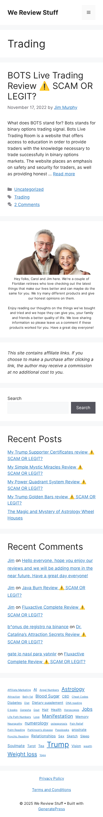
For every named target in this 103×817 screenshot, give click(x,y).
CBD (65, 696)
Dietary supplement (47, 703)
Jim (11, 560)
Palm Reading (16, 730)
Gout (37, 710)
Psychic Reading (18, 736)
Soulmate (16, 745)
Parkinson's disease (40, 730)
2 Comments (27, 204)
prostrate (79, 730)
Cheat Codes (80, 696)
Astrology (73, 689)
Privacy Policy (51, 778)
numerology (36, 723)
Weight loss (22, 754)
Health (56, 710)
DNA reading (74, 703)
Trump (58, 744)
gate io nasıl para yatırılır (32, 653)
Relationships (43, 736)
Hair (45, 710)
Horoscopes (71, 710)
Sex (61, 736)
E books (13, 710)
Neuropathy (15, 723)
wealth (88, 746)
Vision (76, 746)
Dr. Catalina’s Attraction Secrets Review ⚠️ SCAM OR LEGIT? (47, 634)
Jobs (87, 709)
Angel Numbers (49, 690)
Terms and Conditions (51, 789)
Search (15, 398)
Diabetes (15, 703)
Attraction (14, 696)
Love (37, 717)
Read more (64, 173)
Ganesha (25, 710)
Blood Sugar (48, 696)
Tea (41, 746)
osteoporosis (59, 723)
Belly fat (27, 696)
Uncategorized (29, 189)
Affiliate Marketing (19, 690)
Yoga (43, 755)
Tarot (31, 746)
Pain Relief (76, 723)
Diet (27, 703)
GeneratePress (51, 809)
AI (35, 689)
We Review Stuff (33, 12)
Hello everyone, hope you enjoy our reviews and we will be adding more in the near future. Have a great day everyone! (50, 568)
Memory (82, 717)
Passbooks (62, 730)
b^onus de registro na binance (38, 626)
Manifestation (57, 716)
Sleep (84, 736)
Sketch (72, 736)
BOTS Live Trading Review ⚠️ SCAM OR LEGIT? (50, 85)
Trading (22, 197)
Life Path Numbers (19, 717)
